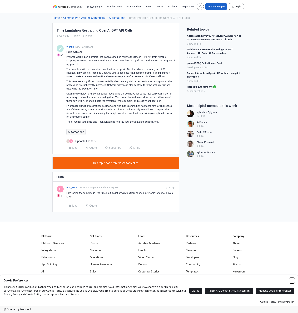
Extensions (48, 257)
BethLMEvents (204, 132)
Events (149, 6)
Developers (192, 257)
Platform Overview (52, 243)
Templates (192, 271)
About (236, 243)
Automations (117, 18)
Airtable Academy (149, 243)
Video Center (146, 257)
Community (70, 18)
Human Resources (101, 264)
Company (238, 236)
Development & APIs (198, 67)
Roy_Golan (72, 187)
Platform (46, 236)
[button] (216, 6)
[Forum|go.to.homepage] (67, 6)
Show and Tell (194, 43)
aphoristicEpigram (207, 112)
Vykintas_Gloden (206, 152)
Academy (172, 6)
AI (42, 271)
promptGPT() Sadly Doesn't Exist (204, 63)
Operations (96, 257)
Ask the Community (93, 18)
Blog (235, 257)
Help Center (188, 6)
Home (56, 18)
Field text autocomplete (199, 86)
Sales (93, 271)
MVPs (160, 6)
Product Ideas (133, 6)
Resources (192, 236)
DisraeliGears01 (205, 142)
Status (236, 264)
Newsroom (239, 271)
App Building (49, 264)
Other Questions (196, 91)
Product (95, 243)
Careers (237, 250)
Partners (191, 243)
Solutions (96, 236)
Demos (142, 264)
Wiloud (70, 46)
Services (191, 250)
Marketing (96, 250)
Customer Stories (149, 271)
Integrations (48, 250)
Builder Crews (114, 6)
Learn (141, 236)
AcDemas (202, 122)
